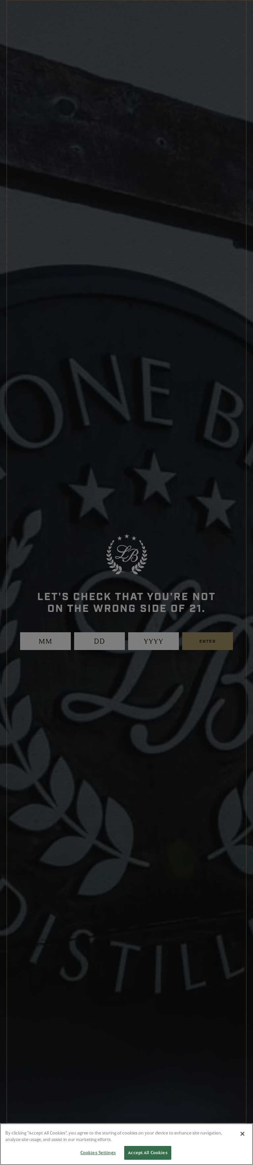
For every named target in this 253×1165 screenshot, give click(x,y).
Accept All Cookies (147, 1152)
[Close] (242, 1134)
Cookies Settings (98, 1152)
